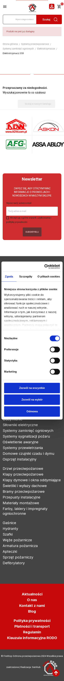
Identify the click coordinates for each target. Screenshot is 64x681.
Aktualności (32, 594)
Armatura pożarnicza (20, 546)
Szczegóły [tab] (25, 276)
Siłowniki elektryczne (20, 425)
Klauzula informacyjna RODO (32, 638)
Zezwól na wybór (32, 399)
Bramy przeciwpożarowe (24, 491)
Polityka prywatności (32, 620)
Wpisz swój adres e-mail (18, 203)
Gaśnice (9, 523)
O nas (32, 600)
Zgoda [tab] (9, 276)
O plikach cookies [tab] (49, 276)
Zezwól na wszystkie (32, 387)
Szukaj (46, 19)
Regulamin (32, 632)
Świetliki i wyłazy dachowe (25, 486)
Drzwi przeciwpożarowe (23, 468)
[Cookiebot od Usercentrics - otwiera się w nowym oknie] (45, 266)
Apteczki (10, 551)
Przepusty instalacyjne (21, 497)
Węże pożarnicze (17, 540)
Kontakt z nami (32, 605)
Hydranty (10, 528)
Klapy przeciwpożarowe (23, 474)
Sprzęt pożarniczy (18, 557)
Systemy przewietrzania (23, 448)
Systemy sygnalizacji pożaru (26, 436)
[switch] (55, 349)
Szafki (8, 534)
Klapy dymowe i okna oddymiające (32, 480)
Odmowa (32, 411)
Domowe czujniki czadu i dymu (28, 453)
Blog (32, 611)
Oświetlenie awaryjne (20, 442)
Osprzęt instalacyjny (19, 459)
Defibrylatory (14, 563)
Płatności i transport (32, 626)
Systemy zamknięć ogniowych (28, 430)
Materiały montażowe (21, 503)
